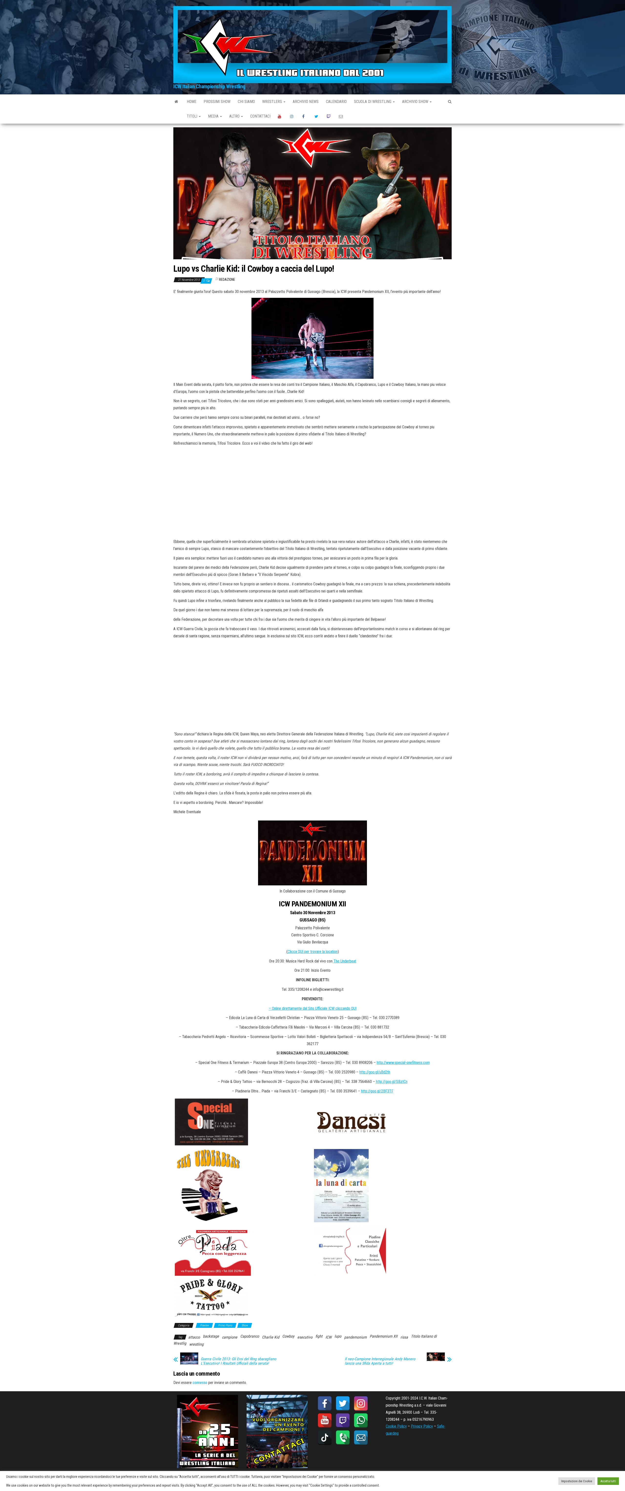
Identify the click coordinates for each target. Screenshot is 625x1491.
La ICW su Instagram (292, 116)
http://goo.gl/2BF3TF (377, 1091)
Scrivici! (341, 116)
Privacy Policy (422, 1426)
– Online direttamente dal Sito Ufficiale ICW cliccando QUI (312, 1008)
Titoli (192, 116)
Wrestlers (272, 101)
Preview (204, 1325)
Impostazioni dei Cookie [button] (576, 1481)
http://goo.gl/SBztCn (391, 1081)
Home (191, 101)
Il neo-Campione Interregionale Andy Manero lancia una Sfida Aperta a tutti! (380, 1361)
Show (244, 1325)
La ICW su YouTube (280, 116)
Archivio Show (415, 101)
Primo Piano (225, 1325)
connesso (200, 1382)
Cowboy (288, 1336)
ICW (328, 1337)
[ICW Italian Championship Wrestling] (176, 101)
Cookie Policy (396, 1426)
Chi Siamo (246, 101)
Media (213, 116)
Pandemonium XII (383, 1336)
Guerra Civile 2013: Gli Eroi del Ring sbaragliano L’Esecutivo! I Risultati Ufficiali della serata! (238, 1361)
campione (229, 1337)
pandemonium (355, 1337)
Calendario (336, 101)
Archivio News (306, 101)
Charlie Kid (270, 1337)
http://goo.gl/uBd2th (374, 1072)
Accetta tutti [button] (608, 1481)
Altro (234, 116)
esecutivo (304, 1337)
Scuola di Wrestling (373, 101)
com (426, 1062)
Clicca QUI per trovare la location (313, 951)
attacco (194, 1337)
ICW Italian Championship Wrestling (209, 86)
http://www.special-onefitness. (400, 1062)
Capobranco (249, 1336)
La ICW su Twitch (329, 116)
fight (319, 1336)
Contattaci (260, 116)
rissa (404, 1337)
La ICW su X (317, 116)
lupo (337, 1336)
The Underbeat (344, 961)
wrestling (196, 1344)
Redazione (227, 279)
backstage (211, 1336)
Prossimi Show (217, 101)
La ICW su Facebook (305, 116)
